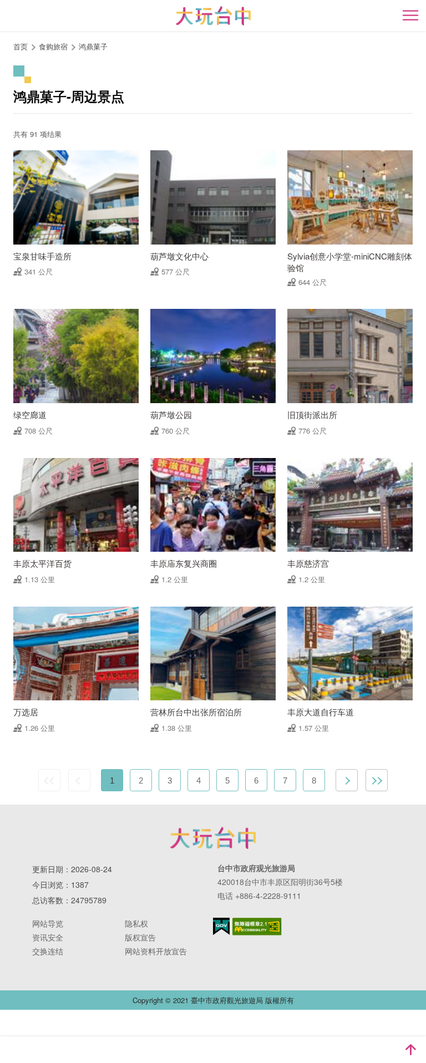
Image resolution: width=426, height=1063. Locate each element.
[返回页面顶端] (410, 1049)
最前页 (49, 780)
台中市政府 (213, 838)
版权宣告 (140, 937)
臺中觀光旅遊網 (213, 16)
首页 (20, 46)
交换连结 (47, 951)
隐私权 (136, 923)
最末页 (377, 780)
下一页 (347, 780)
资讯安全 (47, 937)
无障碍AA (257, 926)
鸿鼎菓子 (93, 46)
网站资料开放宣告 (156, 951)
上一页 (79, 780)
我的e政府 (221, 926)
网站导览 (47, 923)
